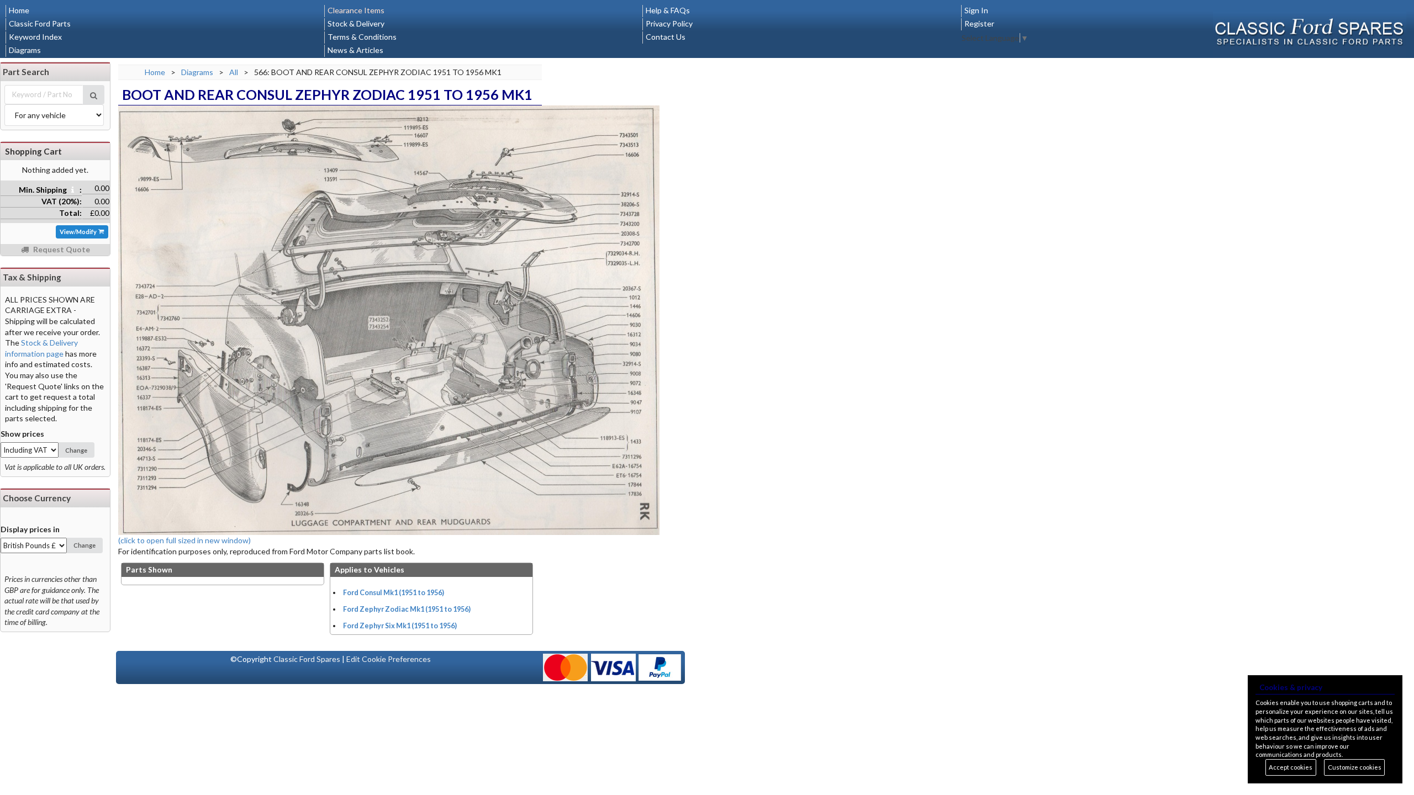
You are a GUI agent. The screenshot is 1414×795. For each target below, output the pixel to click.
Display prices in (30, 529)
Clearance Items (356, 10)
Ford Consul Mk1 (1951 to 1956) (393, 593)
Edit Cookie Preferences (388, 659)
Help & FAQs (668, 10)
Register (979, 23)
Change (76, 450)
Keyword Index (35, 36)
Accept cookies (1290, 767)
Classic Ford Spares (306, 659)
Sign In (976, 10)
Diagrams (25, 50)
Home (19, 10)
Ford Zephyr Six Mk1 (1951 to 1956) (400, 626)
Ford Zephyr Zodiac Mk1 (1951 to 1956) (407, 609)
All (233, 72)
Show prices (22, 433)
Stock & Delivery (356, 23)
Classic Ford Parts (40, 23)
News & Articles (355, 50)
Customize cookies (1354, 767)
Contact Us (665, 36)
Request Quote (60, 249)
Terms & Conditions (362, 36)
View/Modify (79, 231)
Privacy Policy (669, 23)
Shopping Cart (33, 151)
